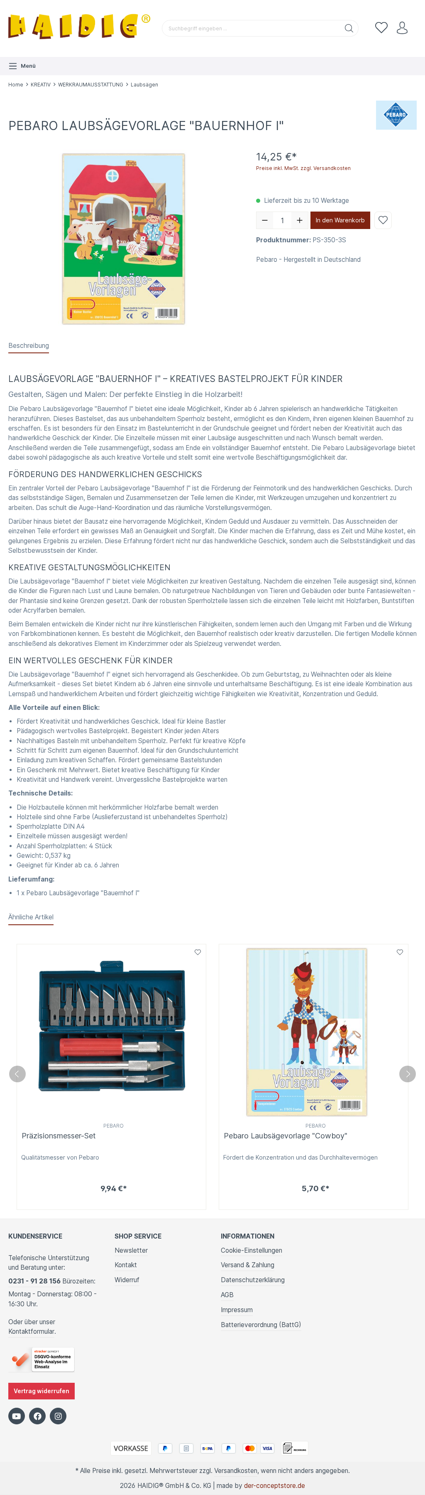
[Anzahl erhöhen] (299, 220)
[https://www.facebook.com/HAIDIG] (37, 1416)
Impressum (237, 1310)
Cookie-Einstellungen (251, 1250)
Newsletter (131, 1250)
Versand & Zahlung (247, 1265)
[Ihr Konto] (402, 28)
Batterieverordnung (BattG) (261, 1325)
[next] (407, 1074)
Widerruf (127, 1280)
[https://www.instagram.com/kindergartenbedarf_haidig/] (58, 1416)
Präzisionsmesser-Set (59, 1135)
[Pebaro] (396, 114)
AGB (227, 1295)
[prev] (17, 1074)
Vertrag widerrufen (41, 1391)
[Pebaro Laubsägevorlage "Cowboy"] (313, 1032)
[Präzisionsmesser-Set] (111, 1032)
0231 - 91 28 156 (34, 1281)
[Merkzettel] (381, 28)
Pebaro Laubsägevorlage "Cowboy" (285, 1135)
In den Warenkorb (340, 220)
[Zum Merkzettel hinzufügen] (383, 220)
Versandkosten (235, 1471)
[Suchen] (349, 28)
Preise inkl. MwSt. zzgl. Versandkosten (303, 168)
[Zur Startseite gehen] (81, 28)
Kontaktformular (31, 1331)
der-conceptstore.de (274, 1486)
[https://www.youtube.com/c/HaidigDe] (16, 1416)
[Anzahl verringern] (264, 220)
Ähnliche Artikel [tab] (31, 917)
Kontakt (126, 1265)
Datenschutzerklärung (253, 1280)
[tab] (28, 346)
